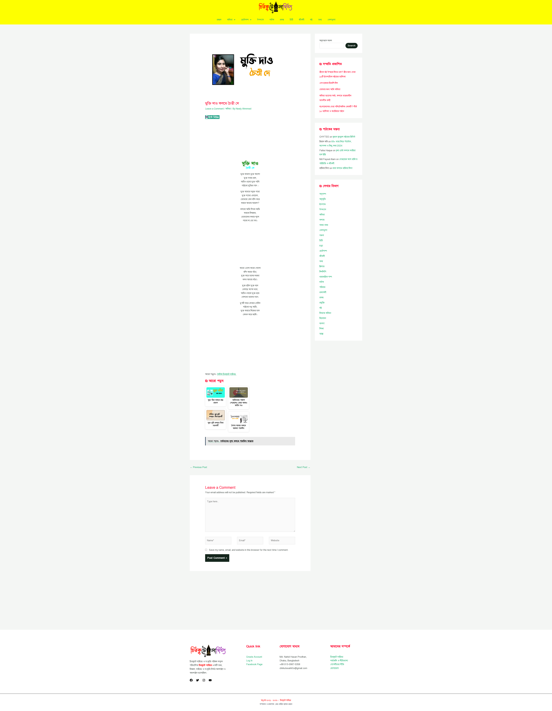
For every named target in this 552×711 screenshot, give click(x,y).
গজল (321, 235)
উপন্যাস (260, 19)
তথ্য (320, 19)
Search (351, 45)
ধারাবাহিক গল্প (325, 276)
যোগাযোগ (334, 668)
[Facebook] (191, 680)
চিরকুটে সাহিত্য (336, 656)
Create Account (254, 656)
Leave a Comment (214, 108)
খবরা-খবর (323, 225)
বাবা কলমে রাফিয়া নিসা (342, 168)
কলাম (322, 219)
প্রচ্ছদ (219, 19)
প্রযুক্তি (322, 302)
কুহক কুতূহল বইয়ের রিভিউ (344, 136)
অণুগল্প (322, 193)
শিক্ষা (321, 328)
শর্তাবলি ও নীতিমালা (339, 660)
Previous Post (198, 467)
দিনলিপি (322, 271)
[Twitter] (197, 680)
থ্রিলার (321, 266)
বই (311, 19)
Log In (249, 660)
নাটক (272, 19)
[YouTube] (210, 680)
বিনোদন (322, 318)
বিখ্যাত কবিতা (325, 313)
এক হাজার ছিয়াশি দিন (328, 83)
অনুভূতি (322, 199)
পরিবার (322, 287)
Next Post (303, 467)
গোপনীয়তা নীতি (337, 664)
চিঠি (291, 19)
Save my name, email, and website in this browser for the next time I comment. (249, 550)
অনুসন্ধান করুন (325, 40)
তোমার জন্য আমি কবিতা (329, 89)
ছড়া (321, 245)
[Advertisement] (250, 140)
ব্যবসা (321, 323)
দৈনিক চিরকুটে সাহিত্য (226, 374)
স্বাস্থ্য (321, 333)
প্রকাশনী (322, 292)
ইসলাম (322, 204)
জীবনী (301, 19)
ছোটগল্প (245, 19)
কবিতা (229, 19)
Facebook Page (254, 664)
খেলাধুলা (331, 19)
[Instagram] (203, 680)
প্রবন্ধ (282, 19)
